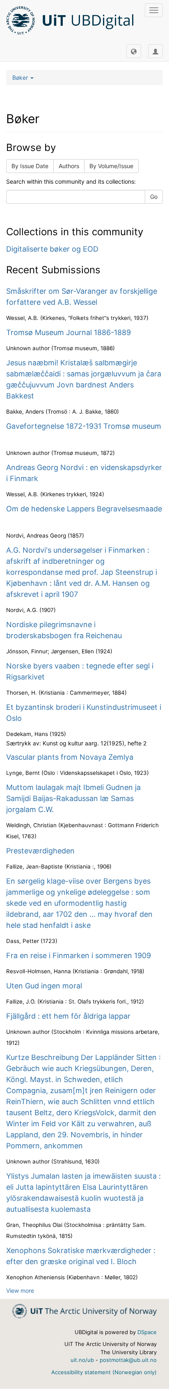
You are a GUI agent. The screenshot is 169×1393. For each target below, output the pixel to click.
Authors (69, 165)
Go (154, 196)
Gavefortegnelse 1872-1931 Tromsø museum (83, 426)
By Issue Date (29, 165)
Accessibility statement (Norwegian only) (104, 1372)
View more (20, 1290)
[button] (133, 51)
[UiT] (84, 1310)
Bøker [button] (21, 77)
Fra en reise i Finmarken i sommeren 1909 (78, 955)
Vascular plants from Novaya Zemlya (69, 757)
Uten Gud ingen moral (44, 985)
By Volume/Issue (111, 165)
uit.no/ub (82, 1360)
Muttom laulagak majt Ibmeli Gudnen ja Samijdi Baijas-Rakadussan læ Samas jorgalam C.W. (73, 798)
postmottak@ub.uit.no (128, 1360)
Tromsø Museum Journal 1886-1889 (68, 332)
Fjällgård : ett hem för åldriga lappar (68, 1016)
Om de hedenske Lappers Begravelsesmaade (84, 508)
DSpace (147, 1332)
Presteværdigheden (40, 850)
